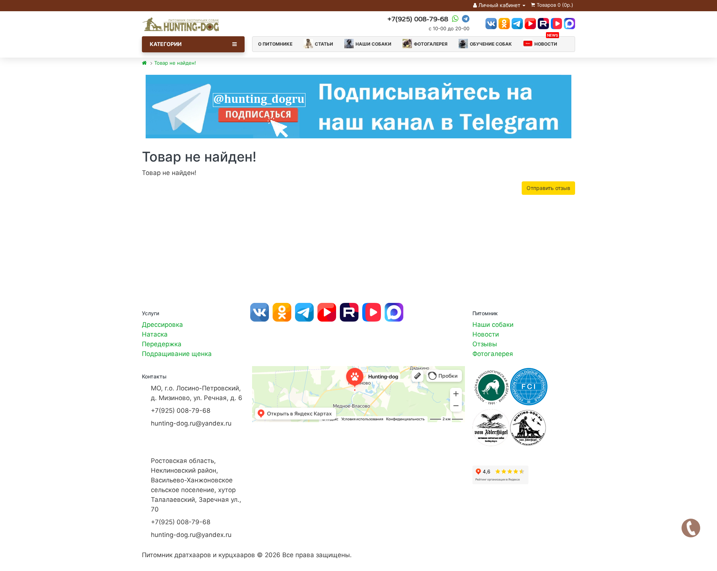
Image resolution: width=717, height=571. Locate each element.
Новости (546, 42)
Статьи (324, 44)
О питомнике (275, 44)
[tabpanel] (358, 106)
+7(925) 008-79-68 (418, 19)
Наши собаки (373, 44)
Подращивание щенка (177, 353)
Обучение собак (491, 44)
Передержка (161, 344)
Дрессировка (162, 324)
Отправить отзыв (548, 188)
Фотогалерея (430, 44)
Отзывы (484, 344)
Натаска (155, 334)
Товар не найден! (175, 63)
